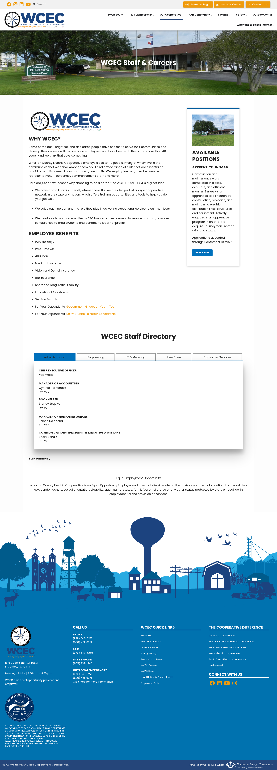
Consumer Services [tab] (217, 357)
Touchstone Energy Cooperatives (227, 647)
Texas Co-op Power (152, 659)
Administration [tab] (54, 357)
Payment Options (151, 641)
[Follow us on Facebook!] (9, 5)
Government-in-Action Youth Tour (91, 307)
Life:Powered (216, 665)
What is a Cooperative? (222, 635)
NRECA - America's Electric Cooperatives (231, 641)
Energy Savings (149, 653)
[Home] (34, 20)
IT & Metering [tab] (135, 357)
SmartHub (146, 635)
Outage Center (264, 16)
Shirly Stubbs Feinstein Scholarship (91, 314)
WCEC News (147, 671)
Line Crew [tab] (174, 357)
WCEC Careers (149, 665)
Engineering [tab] (96, 357)
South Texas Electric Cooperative (227, 659)
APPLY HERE (202, 252)
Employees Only (150, 683)
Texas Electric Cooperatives (224, 653)
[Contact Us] (20, 641)
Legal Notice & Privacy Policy (157, 677)
